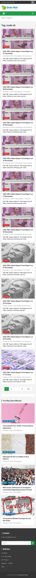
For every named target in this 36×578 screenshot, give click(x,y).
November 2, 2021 (8, 234)
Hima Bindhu (18, 56)
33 (22, 389)
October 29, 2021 (8, 305)
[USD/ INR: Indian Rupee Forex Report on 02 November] (18, 217)
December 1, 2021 (8, 91)
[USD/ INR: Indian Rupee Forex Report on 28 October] (18, 324)
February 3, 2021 (7, 523)
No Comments (27, 56)
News (5, 421)
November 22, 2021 (8, 163)
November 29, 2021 (8, 127)
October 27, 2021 (8, 377)
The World (11, 421)
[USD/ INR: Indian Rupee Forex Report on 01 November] (18, 253)
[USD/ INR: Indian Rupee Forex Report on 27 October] (18, 360)
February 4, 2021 (7, 492)
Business (6, 46)
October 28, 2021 (8, 341)
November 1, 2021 (8, 270)
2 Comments (27, 91)
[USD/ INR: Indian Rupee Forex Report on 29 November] (18, 110)
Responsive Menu (33, 2)
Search (33, 543)
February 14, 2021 (8, 430)
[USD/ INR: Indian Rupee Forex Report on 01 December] (18, 39)
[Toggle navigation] (3, 13)
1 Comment (27, 198)
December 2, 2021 (8, 56)
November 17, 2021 (8, 198)
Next (28, 389)
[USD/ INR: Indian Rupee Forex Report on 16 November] (18, 182)
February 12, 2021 (8, 461)
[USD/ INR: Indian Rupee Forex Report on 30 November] (18, 74)
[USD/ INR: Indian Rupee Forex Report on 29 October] (18, 289)
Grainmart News (23, 575)
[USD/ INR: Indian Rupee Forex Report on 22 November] (18, 146)
